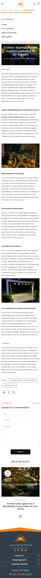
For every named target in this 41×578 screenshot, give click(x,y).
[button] (20, 556)
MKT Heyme (9, 59)
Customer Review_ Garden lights (22, 380)
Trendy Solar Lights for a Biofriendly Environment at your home (20, 506)
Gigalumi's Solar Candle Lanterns (12, 117)
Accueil (4, 10)
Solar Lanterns (9, 385)
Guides (4, 24)
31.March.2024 (20, 59)
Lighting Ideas (6, 37)
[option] (20, 491)
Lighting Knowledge (9, 33)
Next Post (36, 403)
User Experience (14, 10)
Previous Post (6, 403)
